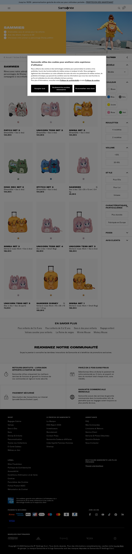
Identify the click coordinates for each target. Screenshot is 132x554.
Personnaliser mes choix (85, 88)
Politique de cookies (92, 80)
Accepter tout (39, 88)
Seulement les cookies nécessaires (61, 88)
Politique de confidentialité (69, 80)
